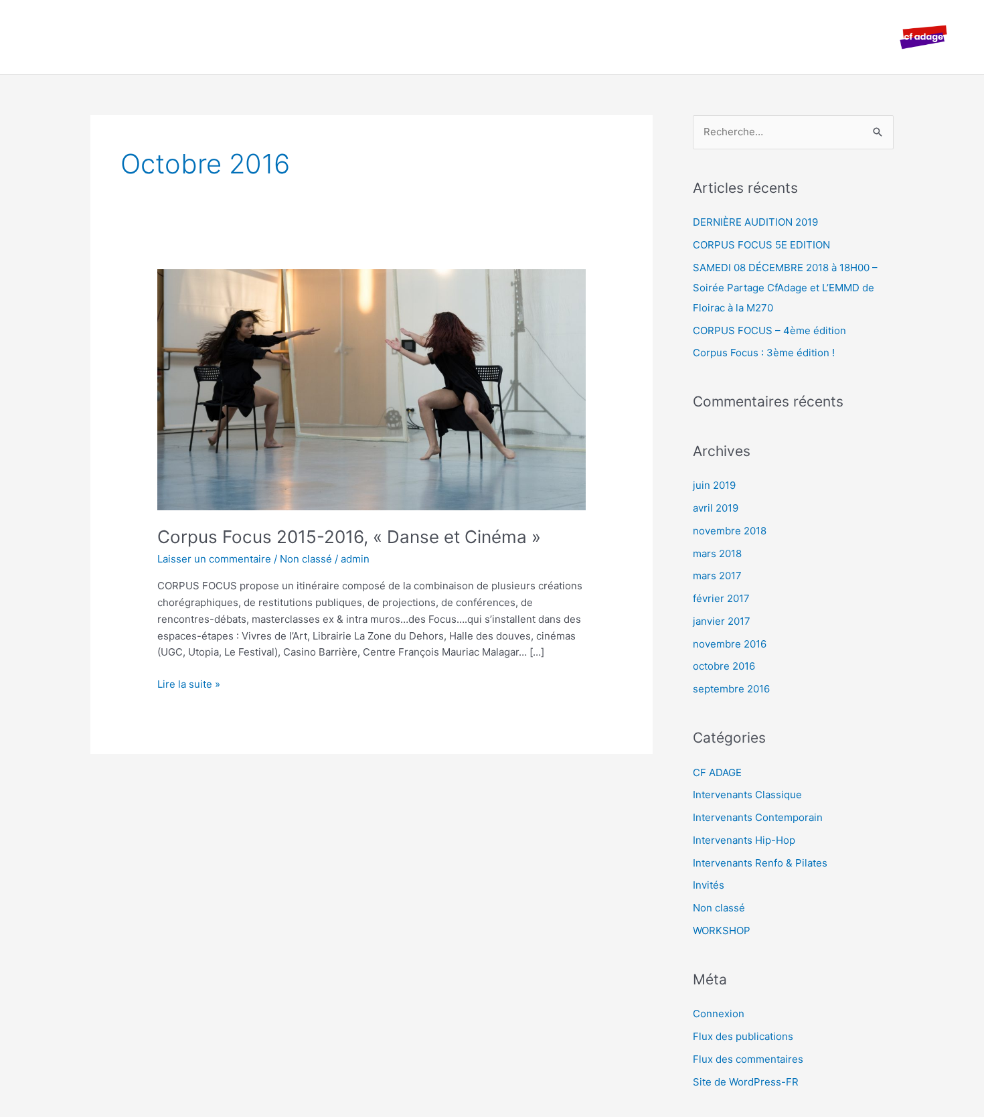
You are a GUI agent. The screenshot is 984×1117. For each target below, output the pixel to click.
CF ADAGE (717, 772)
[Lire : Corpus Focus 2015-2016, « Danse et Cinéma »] (371, 388)
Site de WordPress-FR (746, 1081)
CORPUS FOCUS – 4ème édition (769, 330)
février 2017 (721, 598)
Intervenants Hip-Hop (744, 840)
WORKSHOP (721, 930)
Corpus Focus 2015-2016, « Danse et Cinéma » (349, 536)
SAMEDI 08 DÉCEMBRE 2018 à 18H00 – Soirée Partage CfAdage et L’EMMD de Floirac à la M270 (785, 287)
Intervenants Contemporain (758, 817)
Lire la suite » (188, 683)
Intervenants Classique (747, 794)
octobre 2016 (724, 666)
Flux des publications (743, 1036)
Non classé (306, 558)
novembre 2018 (729, 530)
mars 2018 (717, 553)
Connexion (718, 1013)
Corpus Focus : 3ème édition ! (764, 352)
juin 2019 (714, 485)
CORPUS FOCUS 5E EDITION (761, 244)
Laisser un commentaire (214, 558)
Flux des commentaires (748, 1059)
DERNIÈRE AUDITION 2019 (755, 222)
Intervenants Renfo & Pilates (760, 863)
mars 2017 (717, 575)
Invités (708, 885)
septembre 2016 (731, 688)
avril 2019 (715, 508)
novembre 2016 (729, 644)
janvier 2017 (721, 621)
